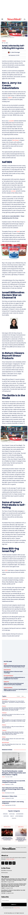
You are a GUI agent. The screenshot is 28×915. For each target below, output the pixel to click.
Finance (4, 706)
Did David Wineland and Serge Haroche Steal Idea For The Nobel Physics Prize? (14, 666)
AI (2, 718)
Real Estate (5, 699)
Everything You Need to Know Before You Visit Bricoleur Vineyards (13, 715)
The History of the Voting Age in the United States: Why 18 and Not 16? (21, 839)
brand (18, 231)
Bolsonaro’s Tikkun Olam (9, 796)
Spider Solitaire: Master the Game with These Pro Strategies (13, 739)
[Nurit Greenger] (9, 52)
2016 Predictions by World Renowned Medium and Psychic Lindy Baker (14, 684)
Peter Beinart (15, 140)
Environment (7, 669)
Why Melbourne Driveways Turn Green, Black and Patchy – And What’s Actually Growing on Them (13, 702)
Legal (5, 663)
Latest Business (8, 687)
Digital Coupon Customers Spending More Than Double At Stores (15, 690)
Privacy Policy (17, 907)
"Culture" (18, 696)
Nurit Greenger (16, 52)
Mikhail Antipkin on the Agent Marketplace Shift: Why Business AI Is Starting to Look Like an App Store (14, 721)
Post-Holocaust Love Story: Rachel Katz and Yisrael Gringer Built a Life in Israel (13, 789)
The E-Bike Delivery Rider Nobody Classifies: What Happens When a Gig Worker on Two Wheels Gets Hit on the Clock (13, 733)
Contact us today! (10, 859)
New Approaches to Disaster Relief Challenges (13, 672)
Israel (4, 40)
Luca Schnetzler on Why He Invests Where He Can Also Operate (13, 727)
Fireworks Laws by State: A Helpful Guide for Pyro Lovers (7, 838)
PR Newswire (4, 872)
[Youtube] (13, 863)
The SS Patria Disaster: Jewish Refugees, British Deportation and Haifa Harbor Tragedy (14, 773)
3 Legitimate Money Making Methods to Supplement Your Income (14, 678)
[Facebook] (2, 863)
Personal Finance (8, 675)
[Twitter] (6, 863)
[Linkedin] (10, 863)
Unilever (10, 97)
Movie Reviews (5, 742)
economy (13, 191)
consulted (11, 121)
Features (6, 681)
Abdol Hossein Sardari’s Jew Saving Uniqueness (13, 802)
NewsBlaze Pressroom (6, 870)
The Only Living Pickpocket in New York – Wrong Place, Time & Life (13, 745)
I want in (13, 904)
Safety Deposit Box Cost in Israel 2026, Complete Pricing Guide (13, 781)
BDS (6, 570)
